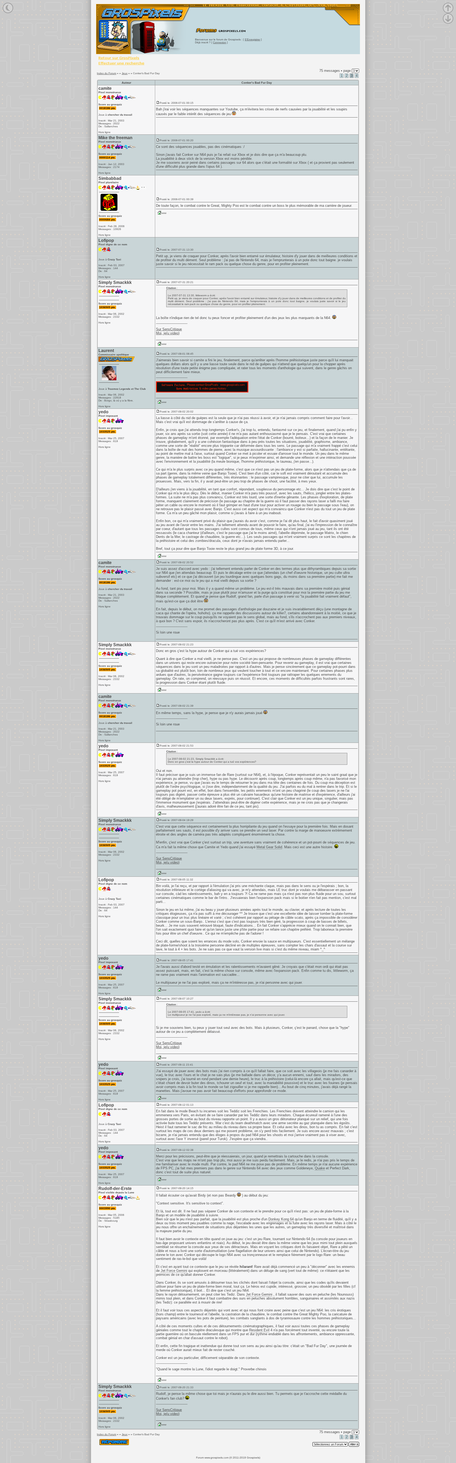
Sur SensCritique (169, 329)
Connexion (219, 42)
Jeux (124, 73)
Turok (221, 1139)
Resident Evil (259, 1330)
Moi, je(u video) (167, 333)
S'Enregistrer (252, 39)
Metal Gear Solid (269, 847)
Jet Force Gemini (174, 1271)
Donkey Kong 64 (281, 1219)
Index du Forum (106, 73)
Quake (320, 1168)
